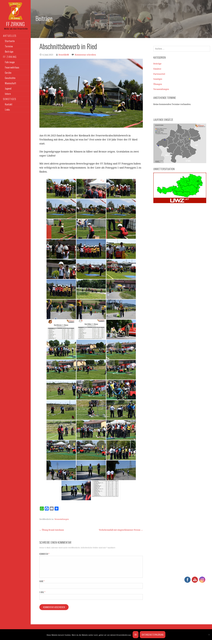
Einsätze (157, 69)
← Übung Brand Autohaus (51, 530)
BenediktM (64, 55)
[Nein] (209, 634)
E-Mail (42, 592)
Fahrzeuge (10, 62)
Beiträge (9, 51)
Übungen (157, 84)
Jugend (8, 88)
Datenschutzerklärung (153, 634)
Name (41, 581)
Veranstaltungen (61, 519)
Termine (9, 46)
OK (135, 634)
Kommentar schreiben (85, 55)
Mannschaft (10, 83)
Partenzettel (159, 74)
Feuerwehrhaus (12, 67)
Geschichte (10, 78)
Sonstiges (157, 79)
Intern (8, 94)
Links (7, 109)
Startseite (10, 41)
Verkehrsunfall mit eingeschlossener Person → (121, 530)
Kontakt (8, 104)
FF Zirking (15, 24)
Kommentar (44, 553)
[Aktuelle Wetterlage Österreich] (179, 188)
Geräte (8, 72)
